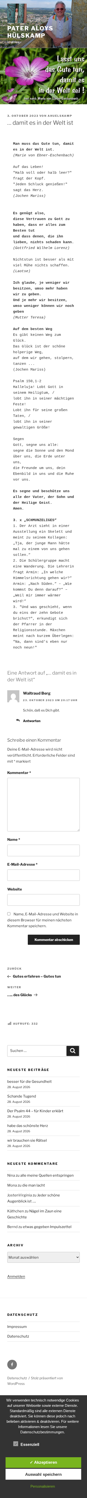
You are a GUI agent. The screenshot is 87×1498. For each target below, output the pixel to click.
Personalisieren (42, 1486)
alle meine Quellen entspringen (47, 1175)
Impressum (17, 1327)
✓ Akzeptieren (43, 1462)
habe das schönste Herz (27, 1126)
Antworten (31, 721)
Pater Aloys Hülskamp (30, 32)
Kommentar (19, 773)
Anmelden (16, 1276)
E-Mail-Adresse (22, 864)
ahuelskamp (60, 115)
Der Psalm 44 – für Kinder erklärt (35, 1111)
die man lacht (33, 1185)
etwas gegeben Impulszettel (47, 1227)
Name (13, 839)
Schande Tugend (21, 1096)
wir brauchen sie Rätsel (27, 1140)
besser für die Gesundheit (29, 1081)
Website (14, 889)
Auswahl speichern (43, 1474)
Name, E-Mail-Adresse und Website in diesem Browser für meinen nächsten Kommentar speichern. (42, 920)
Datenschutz (18, 1336)
